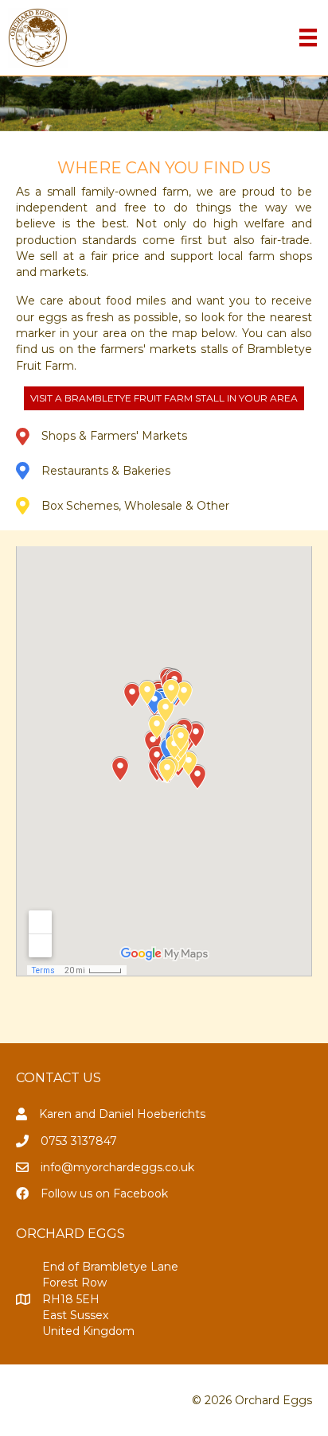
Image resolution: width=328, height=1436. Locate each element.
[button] (164, 398)
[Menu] (308, 37)
